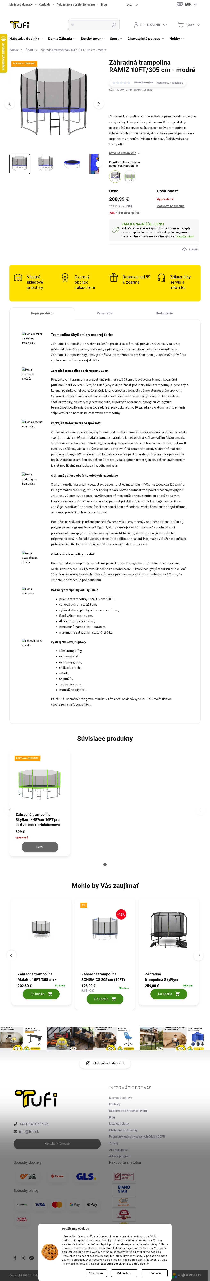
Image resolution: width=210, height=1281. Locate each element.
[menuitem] (26, 38)
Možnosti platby (119, 1123)
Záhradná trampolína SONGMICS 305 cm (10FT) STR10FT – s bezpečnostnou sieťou (104, 977)
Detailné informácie (122, 153)
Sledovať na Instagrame (108, 1063)
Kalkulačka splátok (128, 213)
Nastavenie (96, 1273)
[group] (41, 952)
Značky (114, 1143)
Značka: (131, 108)
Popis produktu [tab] (42, 313)
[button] (105, 864)
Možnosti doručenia (170, 206)
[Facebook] (15, 1258)
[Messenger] (31, 1258)
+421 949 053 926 (33, 1124)
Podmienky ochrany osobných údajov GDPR (137, 1136)
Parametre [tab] (105, 313)
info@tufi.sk (29, 1131)
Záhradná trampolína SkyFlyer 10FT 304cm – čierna (162, 977)
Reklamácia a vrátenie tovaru (76, 4)
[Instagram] (23, 1258)
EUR (188, 4)
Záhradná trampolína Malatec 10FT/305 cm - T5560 (37, 977)
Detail (40, 847)
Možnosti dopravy (21, 4)
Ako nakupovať (119, 1149)
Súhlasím (156, 1273)
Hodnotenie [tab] (164, 313)
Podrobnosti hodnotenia (169, 82)
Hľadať (114, 24)
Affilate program (119, 1156)
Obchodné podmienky (123, 1130)
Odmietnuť (124, 1273)
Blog (104, 4)
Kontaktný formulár (57, 1143)
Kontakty (44, 4)
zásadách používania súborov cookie (124, 1263)
